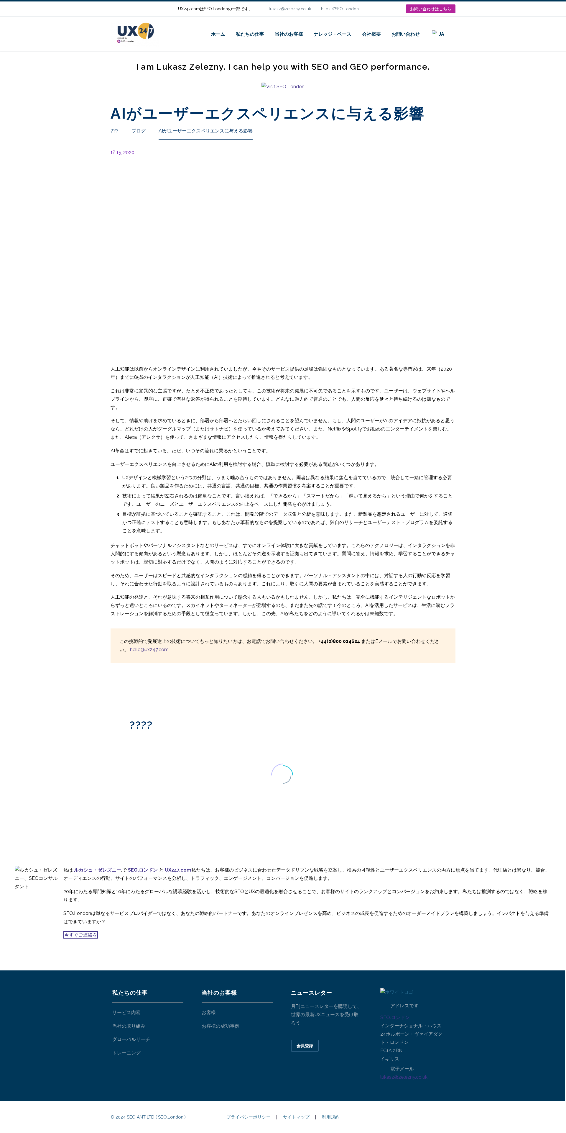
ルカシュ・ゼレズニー (97, 870)
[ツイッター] (123, 689)
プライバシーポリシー (248, 1117)
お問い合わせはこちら (430, 8)
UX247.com (178, 870)
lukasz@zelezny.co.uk (290, 8)
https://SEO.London (340, 8)
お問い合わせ (405, 34)
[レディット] (158, 689)
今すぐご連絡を (80, 935)
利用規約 (331, 1117)
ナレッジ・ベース (332, 34)
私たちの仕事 (250, 34)
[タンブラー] (141, 689)
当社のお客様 (289, 34)
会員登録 (305, 1045)
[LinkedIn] (382, 8)
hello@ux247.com (149, 649)
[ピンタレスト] (132, 689)
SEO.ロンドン (395, 1017)
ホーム (218, 34)
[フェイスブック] (114, 689)
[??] (455, 34)
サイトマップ (296, 1117)
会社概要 (371, 34)
